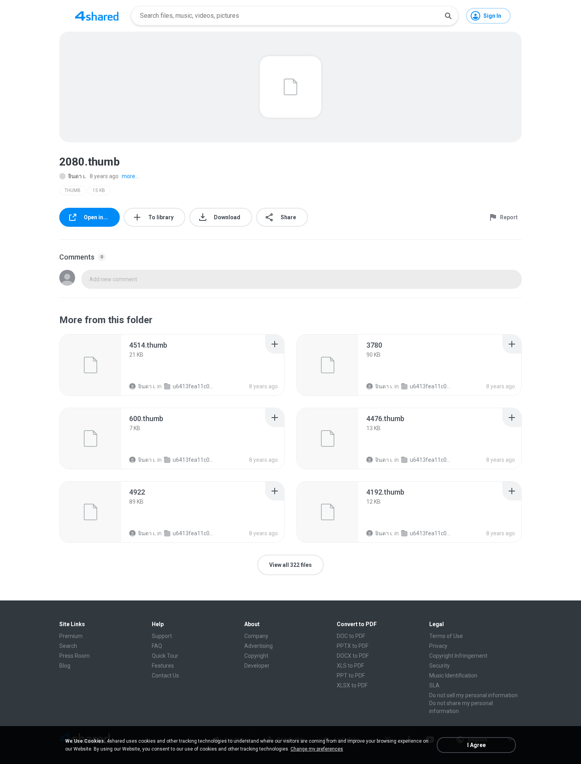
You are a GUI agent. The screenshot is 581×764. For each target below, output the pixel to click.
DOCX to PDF (353, 656)
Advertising (258, 646)
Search (68, 646)
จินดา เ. (77, 176)
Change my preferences (316, 749)
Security (439, 665)
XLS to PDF (350, 665)
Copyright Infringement (458, 656)
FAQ (157, 646)
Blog (64, 665)
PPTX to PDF (352, 646)
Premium (71, 636)
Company (256, 636)
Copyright (256, 656)
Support (162, 636)
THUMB (72, 190)
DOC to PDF (351, 636)
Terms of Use (446, 636)
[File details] (90, 365)
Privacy (438, 646)
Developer (257, 665)
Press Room (74, 656)
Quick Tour (165, 656)
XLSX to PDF (352, 685)
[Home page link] (97, 15)
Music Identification (453, 675)
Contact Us (165, 675)
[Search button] (448, 15)
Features (163, 665)
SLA (434, 685)
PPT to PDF (351, 675)
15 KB (98, 190)
